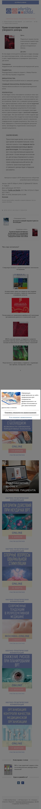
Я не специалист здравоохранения (20, 417)
